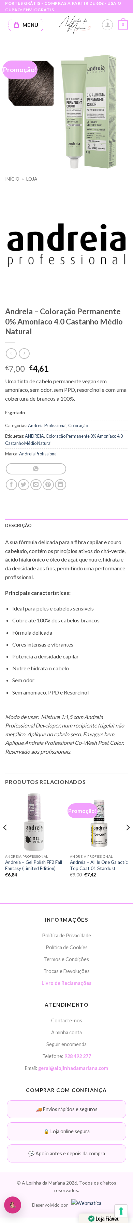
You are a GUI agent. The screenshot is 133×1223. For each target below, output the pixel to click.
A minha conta (66, 1033)
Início (12, 179)
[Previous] (5, 841)
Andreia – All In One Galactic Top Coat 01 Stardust (99, 865)
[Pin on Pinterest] (48, 484)
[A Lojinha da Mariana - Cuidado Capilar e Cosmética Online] (75, 25)
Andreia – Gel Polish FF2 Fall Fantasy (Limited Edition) (33, 865)
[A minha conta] (107, 24)
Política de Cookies (67, 948)
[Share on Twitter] (23, 484)
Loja (31, 179)
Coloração (78, 425)
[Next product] (11, 353)
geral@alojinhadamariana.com (73, 1068)
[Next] (127, 841)
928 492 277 (77, 1056)
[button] (123, 24)
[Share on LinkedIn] (60, 484)
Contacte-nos (66, 1021)
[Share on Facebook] (11, 484)
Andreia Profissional (47, 425)
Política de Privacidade (66, 935)
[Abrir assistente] (12, 1204)
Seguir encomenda (66, 1045)
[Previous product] (24, 353)
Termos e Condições (66, 959)
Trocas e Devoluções (66, 971)
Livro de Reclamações (66, 983)
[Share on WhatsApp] (36, 468)
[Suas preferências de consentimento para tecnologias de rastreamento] (121, 1211)
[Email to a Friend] (36, 484)
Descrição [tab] (18, 525)
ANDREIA (34, 436)
